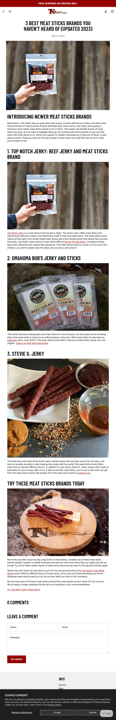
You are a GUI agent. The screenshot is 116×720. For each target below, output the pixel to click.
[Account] (105, 11)
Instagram (12, 340)
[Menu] (3, 11)
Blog (61, 688)
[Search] (10, 11)
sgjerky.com (84, 473)
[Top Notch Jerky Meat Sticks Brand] (58, 522)
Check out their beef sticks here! (32, 343)
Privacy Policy (54, 704)
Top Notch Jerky (15, 233)
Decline (92, 712)
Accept (57, 712)
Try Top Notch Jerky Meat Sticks (23, 589)
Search (62, 685)
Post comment (16, 659)
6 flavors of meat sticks (74, 241)
